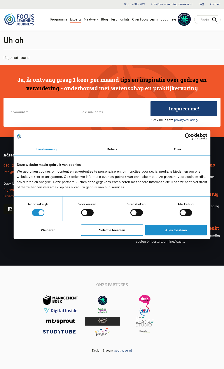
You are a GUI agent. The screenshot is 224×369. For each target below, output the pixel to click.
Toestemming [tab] (46, 149)
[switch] (87, 212)
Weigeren (48, 230)
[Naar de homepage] (19, 19)
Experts (75, 19)
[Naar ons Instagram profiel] (10, 209)
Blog (104, 19)
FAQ (202, 4)
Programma (58, 19)
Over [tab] (177, 149)
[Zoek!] (214, 19)
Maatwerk (91, 19)
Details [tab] (112, 149)
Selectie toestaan (112, 230)
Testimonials (120, 19)
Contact (215, 4)
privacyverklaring (185, 120)
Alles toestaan (176, 230)
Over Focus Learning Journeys (154, 19)
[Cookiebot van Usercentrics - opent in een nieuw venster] (188, 136)
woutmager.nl (123, 350)
